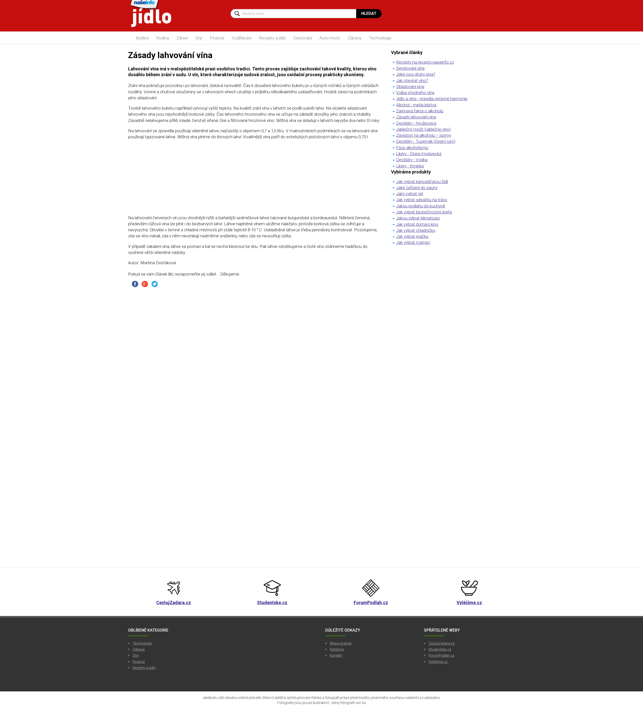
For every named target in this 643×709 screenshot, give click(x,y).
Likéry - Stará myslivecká (418, 153)
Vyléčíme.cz (438, 662)
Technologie (380, 37)
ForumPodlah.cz (441, 655)
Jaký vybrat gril (409, 193)
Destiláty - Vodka (411, 159)
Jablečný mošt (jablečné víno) (423, 129)
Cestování (302, 37)
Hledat (369, 13)
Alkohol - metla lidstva (416, 104)
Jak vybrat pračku (412, 236)
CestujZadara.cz (441, 643)
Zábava (354, 37)
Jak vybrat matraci (413, 242)
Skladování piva (410, 86)
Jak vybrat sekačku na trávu (421, 199)
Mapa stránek (341, 643)
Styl (198, 37)
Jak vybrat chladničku (415, 230)
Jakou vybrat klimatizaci (418, 217)
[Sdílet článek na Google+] (144, 283)
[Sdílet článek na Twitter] (154, 283)
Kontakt (336, 655)
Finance (217, 37)
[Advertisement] (256, 179)
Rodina (162, 37)
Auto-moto (329, 37)
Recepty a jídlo (272, 37)
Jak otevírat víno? (412, 80)
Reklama (337, 649)
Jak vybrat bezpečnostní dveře (424, 211)
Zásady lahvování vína (416, 116)
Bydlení (142, 37)
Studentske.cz (439, 649)
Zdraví (182, 37)
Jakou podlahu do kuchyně (420, 205)
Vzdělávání (241, 37)
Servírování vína (410, 68)
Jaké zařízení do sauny (417, 187)
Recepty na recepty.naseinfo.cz (425, 62)
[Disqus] (256, 354)
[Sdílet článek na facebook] (135, 283)
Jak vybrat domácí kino (417, 224)
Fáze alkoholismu (412, 147)
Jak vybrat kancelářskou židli (422, 181)
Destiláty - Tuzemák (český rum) (425, 141)
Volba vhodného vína (415, 92)
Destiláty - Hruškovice (416, 123)
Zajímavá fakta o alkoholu (419, 110)
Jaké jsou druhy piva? (415, 74)
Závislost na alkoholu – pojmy (423, 135)
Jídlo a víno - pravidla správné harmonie (431, 98)
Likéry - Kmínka (410, 165)
